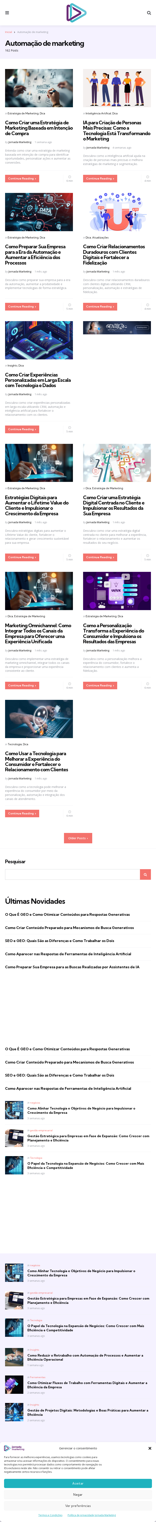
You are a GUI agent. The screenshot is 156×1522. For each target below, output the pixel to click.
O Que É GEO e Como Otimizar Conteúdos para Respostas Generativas (67, 914)
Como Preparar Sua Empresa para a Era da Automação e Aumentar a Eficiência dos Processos (35, 254)
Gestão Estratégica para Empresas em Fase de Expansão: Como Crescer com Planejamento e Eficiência (88, 1138)
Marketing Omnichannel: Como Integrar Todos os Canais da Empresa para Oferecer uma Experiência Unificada (38, 633)
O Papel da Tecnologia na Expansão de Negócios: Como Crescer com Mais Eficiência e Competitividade (85, 1165)
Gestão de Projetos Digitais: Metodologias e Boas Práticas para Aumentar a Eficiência (87, 1412)
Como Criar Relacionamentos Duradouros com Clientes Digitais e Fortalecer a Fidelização (114, 254)
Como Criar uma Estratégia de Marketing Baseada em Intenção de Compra (39, 127)
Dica (42, 113)
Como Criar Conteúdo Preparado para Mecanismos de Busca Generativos (69, 927)
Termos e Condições (50, 1515)
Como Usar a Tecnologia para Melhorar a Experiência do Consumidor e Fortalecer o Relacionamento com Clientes (36, 761)
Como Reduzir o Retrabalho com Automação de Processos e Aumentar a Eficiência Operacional (85, 1357)
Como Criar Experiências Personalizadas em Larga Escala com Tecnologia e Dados (38, 380)
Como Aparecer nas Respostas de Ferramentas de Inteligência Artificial (68, 954)
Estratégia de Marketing (23, 113)
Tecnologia (15, 744)
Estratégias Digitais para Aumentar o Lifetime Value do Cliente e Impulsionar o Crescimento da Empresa (36, 505)
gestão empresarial (41, 1130)
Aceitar (78, 1483)
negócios (35, 1102)
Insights (12, 365)
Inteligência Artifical (98, 113)
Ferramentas (38, 1377)
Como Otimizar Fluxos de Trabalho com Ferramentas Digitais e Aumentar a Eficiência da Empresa (87, 1385)
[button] (150, 1448)
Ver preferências (78, 1506)
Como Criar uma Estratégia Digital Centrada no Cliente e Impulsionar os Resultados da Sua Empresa (113, 505)
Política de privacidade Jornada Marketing (92, 1515)
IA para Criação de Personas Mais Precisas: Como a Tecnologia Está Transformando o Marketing (116, 130)
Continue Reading (21, 178)
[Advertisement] (78, 1007)
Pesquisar (15, 861)
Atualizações (100, 237)
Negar (78, 1495)
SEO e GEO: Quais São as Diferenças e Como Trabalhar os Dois (59, 940)
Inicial (8, 32)
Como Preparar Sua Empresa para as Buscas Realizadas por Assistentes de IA (72, 967)
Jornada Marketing (20, 142)
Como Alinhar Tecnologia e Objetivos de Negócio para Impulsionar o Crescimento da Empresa (81, 1110)
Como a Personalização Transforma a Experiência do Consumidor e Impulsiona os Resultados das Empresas (113, 633)
